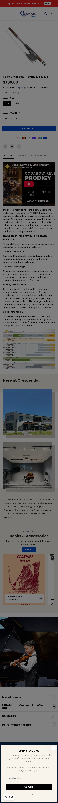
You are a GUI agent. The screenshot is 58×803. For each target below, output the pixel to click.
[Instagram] (32, 794)
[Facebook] (26, 794)
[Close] (53, 748)
